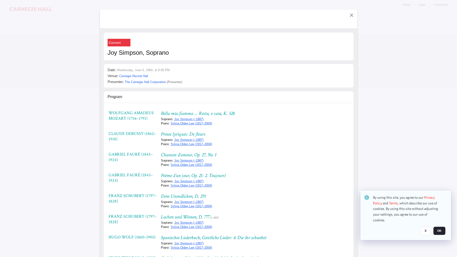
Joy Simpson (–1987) (189, 119)
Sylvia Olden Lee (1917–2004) (191, 123)
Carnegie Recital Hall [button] (133, 76)
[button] (351, 15)
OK (439, 231)
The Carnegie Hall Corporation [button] (145, 82)
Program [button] (115, 97)
